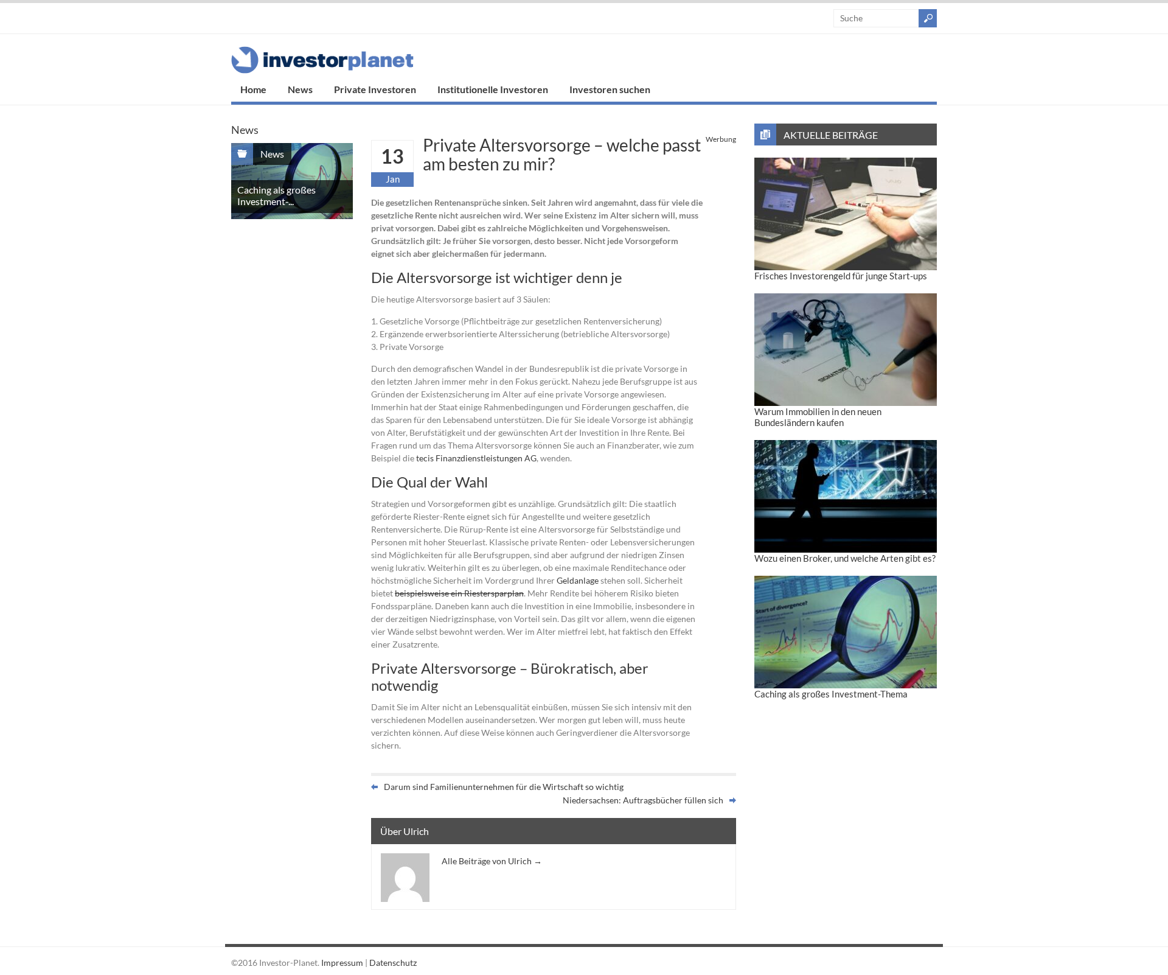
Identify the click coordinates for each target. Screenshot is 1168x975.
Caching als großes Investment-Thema (831, 693)
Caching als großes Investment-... (276, 195)
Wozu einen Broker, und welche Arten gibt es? (845, 558)
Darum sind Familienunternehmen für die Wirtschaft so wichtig (504, 786)
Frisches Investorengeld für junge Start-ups (840, 275)
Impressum (342, 962)
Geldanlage (578, 580)
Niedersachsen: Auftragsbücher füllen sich (643, 800)
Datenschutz (393, 962)
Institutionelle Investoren (492, 89)
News (300, 89)
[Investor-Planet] (322, 70)
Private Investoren (375, 89)
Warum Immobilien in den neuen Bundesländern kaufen (817, 417)
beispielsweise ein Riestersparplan (459, 593)
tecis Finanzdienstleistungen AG (476, 458)
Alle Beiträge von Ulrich (492, 861)
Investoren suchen (609, 89)
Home (253, 89)
